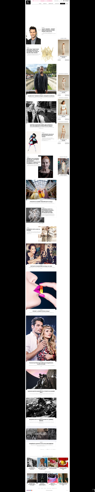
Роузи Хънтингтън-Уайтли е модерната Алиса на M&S (41, 363)
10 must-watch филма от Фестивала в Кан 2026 (63, 484)
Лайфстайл (51, 3)
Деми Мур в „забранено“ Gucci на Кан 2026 (53, 484)
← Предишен (41, 449)
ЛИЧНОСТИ (57, 3)
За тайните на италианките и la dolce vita (32, 468)
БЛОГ (67, 3)
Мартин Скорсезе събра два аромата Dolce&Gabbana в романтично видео (41, 125)
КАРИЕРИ (42, 488)
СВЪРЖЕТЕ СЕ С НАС (54, 488)
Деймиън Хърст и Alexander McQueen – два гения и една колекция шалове (48, 210)
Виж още (67, 95)
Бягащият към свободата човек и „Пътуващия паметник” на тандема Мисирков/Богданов (32, 485)
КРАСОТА (44, 3)
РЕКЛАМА (45, 488)
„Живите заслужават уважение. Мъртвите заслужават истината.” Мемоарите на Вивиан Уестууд (33, 161)
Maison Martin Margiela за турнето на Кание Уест (41, 392)
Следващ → (54, 449)
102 (49, 449)
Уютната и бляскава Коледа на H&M (41, 266)
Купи (59, 95)
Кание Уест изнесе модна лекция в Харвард (41, 96)
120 (51, 449)
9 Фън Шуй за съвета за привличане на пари (63, 468)
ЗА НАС (39, 488)
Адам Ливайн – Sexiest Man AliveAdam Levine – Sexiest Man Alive (48, 30)
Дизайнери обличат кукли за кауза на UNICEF (48, 135)
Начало (27, 4)
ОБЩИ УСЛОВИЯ (49, 488)
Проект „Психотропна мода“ (41, 311)
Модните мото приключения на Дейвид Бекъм (41, 420)
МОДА (40, 3)
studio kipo (67, 490)
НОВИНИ (62, 3)
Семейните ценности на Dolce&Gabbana (41, 443)
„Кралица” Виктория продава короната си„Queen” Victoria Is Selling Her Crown (33, 51)
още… (42, 34)
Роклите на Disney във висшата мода (41, 201)
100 (46, 449)
